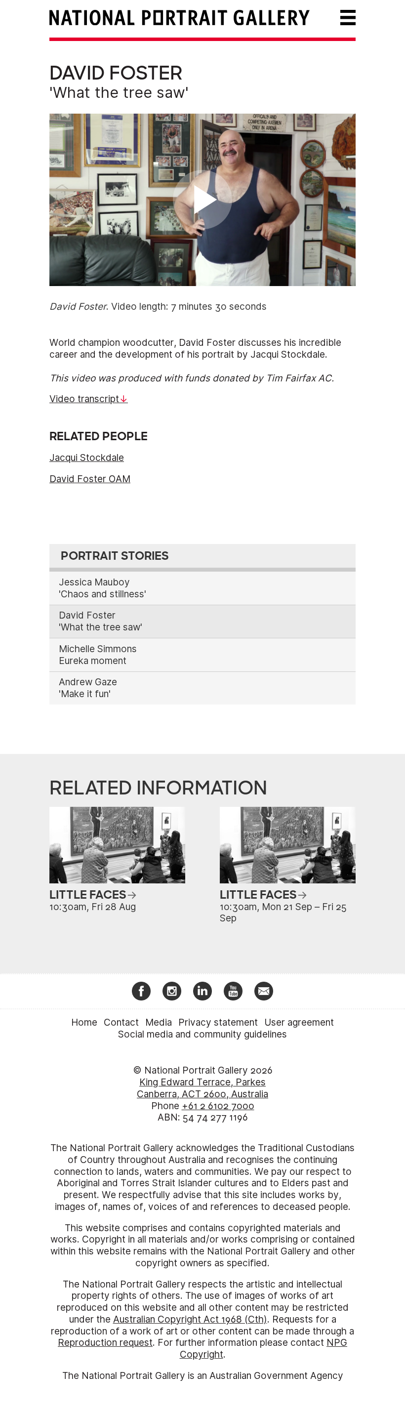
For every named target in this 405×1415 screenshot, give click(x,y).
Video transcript (84, 399)
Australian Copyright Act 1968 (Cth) (190, 1319)
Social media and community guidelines (202, 1034)
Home (84, 1022)
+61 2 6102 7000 (218, 1106)
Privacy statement (218, 1022)
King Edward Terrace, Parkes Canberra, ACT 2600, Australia (202, 1088)
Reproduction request (105, 1342)
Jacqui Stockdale (86, 457)
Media (158, 1022)
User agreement (299, 1022)
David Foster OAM (89, 479)
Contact (121, 1022)
